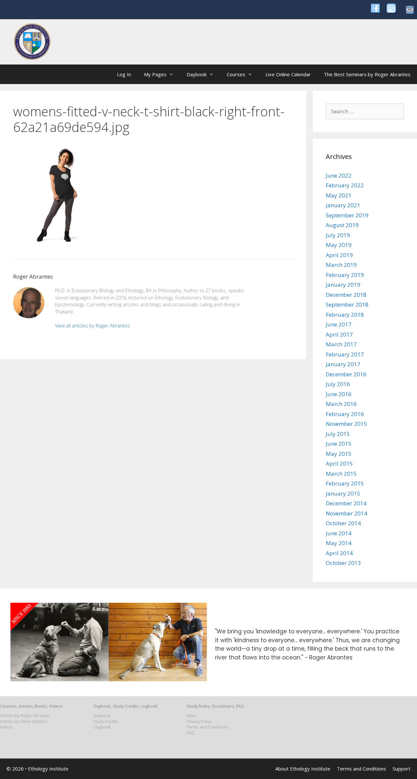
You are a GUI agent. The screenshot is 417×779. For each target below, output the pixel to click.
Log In (124, 74)
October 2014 (343, 523)
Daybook (197, 74)
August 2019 (342, 225)
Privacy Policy (199, 721)
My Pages (155, 74)
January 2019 (343, 284)
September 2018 (347, 304)
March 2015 (341, 473)
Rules (192, 715)
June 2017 (339, 324)
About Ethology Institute (302, 768)
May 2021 (339, 195)
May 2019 (339, 245)
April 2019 (339, 255)
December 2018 (346, 294)
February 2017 (345, 354)
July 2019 (338, 235)
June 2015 (339, 443)
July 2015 (338, 434)
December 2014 (346, 503)
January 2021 (343, 205)
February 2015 (345, 483)
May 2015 (339, 453)
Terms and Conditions (207, 726)
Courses (236, 74)
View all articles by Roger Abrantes (92, 326)
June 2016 (339, 394)
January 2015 (343, 493)
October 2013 (343, 563)
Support (401, 768)
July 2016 (338, 384)
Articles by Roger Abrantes (25, 715)
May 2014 (339, 543)
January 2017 (343, 364)
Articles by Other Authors (23, 721)
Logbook (101, 726)
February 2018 (345, 314)
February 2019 (345, 275)
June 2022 (339, 175)
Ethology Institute (48, 768)
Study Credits (106, 721)
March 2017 (341, 344)
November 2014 (346, 513)
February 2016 (345, 414)
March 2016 (341, 404)
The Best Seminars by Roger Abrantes (367, 74)
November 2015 (346, 423)
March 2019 (341, 264)
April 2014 (339, 553)
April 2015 (339, 463)
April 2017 (339, 334)
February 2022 (345, 185)
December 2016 (346, 374)
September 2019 (347, 215)
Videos (6, 726)
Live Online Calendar (288, 74)
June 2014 (339, 533)
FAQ (190, 732)
